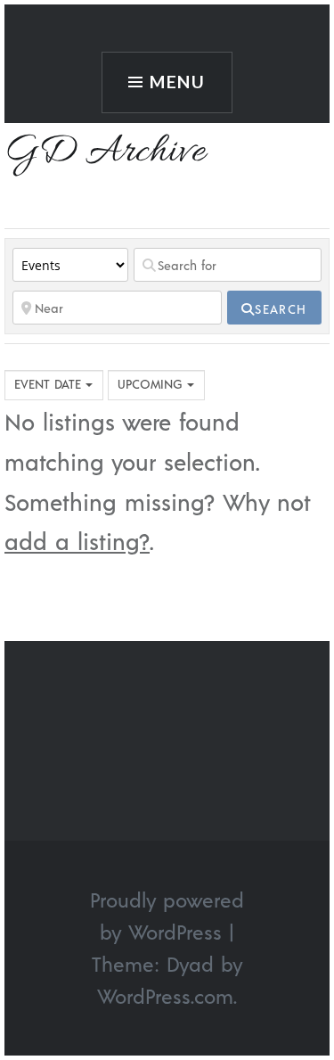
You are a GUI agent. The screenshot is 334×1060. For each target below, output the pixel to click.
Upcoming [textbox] (150, 383)
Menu (178, 81)
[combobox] (53, 385)
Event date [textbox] (47, 383)
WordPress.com (165, 995)
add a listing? (77, 541)
